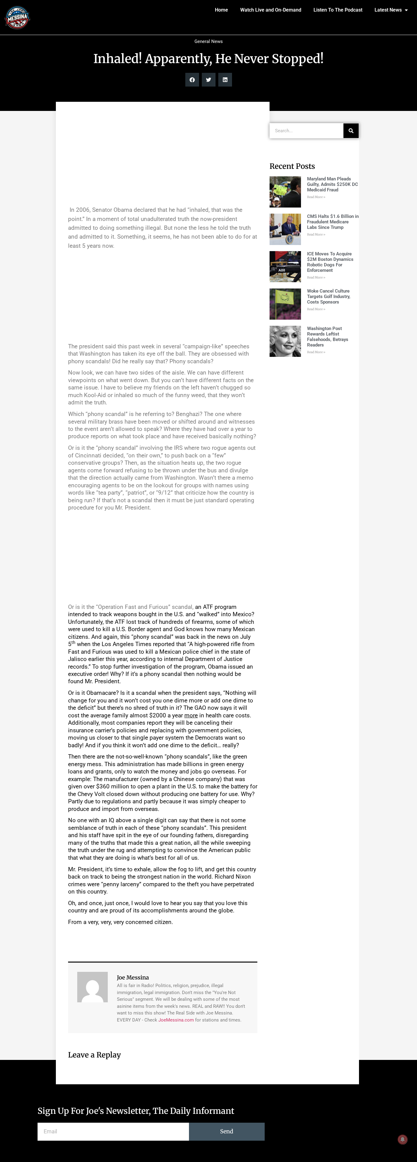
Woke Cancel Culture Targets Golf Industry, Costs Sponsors (328, 296)
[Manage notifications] (403, 1139)
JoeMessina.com (176, 1020)
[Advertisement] (162, 156)
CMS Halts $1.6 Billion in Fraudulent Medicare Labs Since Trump (333, 222)
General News (208, 41)
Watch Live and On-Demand (270, 10)
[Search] (351, 130)
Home (221, 10)
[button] (192, 80)
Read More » (316, 197)
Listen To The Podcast (338, 10)
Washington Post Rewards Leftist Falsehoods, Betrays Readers (327, 337)
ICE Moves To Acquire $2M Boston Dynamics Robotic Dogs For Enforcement (330, 262)
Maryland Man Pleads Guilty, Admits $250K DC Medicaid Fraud (332, 184)
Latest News (388, 10)
